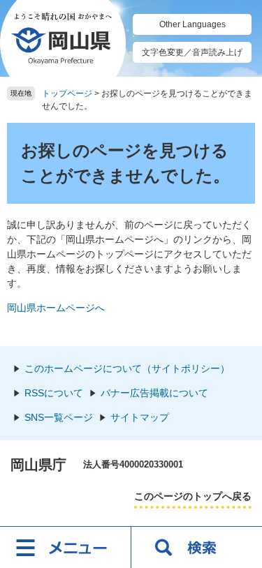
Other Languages (192, 24)
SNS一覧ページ (58, 417)
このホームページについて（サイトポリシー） (127, 368)
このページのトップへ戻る (193, 496)
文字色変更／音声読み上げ (192, 52)
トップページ (67, 93)
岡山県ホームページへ (56, 307)
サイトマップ (139, 417)
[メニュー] (65, 547)
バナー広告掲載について (154, 392)
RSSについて (53, 392)
